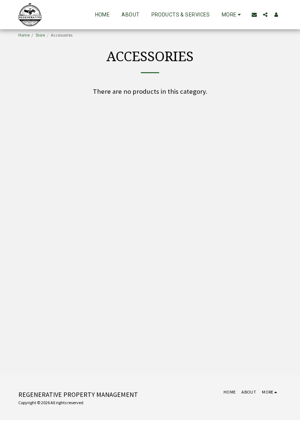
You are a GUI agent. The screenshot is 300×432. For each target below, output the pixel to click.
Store (40, 35)
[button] (254, 14)
